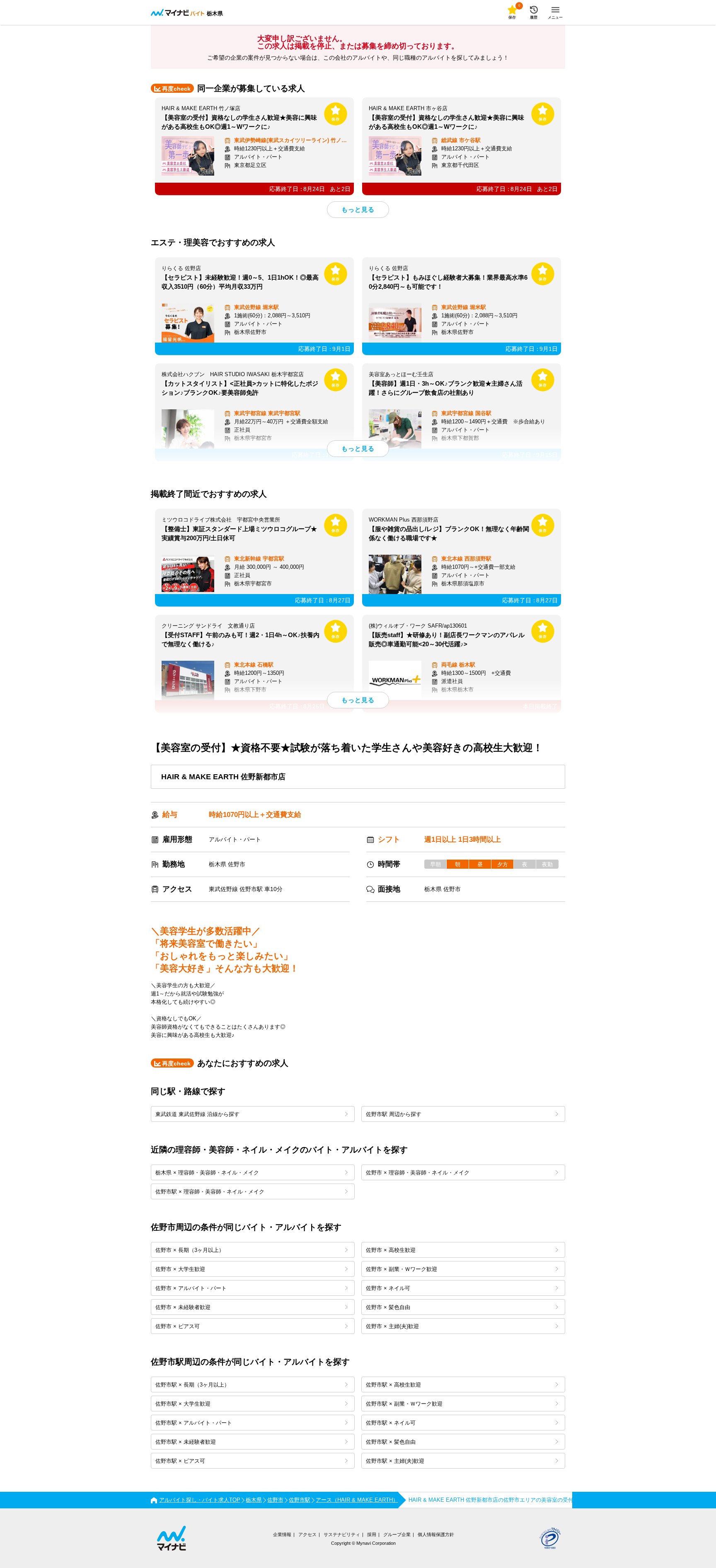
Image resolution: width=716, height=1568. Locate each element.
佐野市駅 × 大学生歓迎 (182, 1404)
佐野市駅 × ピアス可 (180, 1461)
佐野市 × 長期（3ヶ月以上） (189, 1250)
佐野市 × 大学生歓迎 (180, 1269)
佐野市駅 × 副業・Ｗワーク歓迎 (404, 1404)
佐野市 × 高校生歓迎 (391, 1250)
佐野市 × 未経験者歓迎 (182, 1307)
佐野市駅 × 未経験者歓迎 (185, 1442)
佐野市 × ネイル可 (388, 1288)
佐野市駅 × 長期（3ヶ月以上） (192, 1385)
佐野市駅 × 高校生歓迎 (393, 1385)
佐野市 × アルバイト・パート (191, 1288)
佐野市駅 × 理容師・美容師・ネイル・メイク (209, 1192)
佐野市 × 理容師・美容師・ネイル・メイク (417, 1172)
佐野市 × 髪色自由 (388, 1307)
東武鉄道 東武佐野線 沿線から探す (197, 1114)
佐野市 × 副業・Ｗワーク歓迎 (401, 1269)
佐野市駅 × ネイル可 (391, 1423)
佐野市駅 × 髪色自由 (391, 1442)
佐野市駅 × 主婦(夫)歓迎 (395, 1461)
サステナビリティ (342, 1534)
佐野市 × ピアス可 (177, 1326)
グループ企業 (397, 1534)
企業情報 (282, 1534)
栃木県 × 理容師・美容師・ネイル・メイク (207, 1172)
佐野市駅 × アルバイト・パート (193, 1423)
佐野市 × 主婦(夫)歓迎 (392, 1326)
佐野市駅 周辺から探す (393, 1114)
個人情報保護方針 (436, 1534)
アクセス (307, 1534)
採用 (371, 1534)
